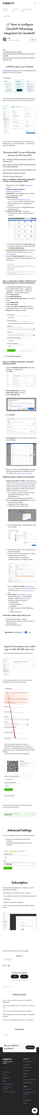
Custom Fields (27, 1067)
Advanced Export (28, 1082)
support (26, 951)
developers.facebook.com (13, 191)
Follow (33, 39)
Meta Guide (31, 500)
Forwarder (26, 1070)
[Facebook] (3, 965)
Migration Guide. (23, 490)
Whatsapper (26, 1064)
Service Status (27, 1100)
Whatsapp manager (20, 483)
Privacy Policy (27, 1089)
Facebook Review (8, 1084)
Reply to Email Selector (29, 1079)
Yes (15, 976)
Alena (9, 38)
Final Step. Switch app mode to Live (12, 176)
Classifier (25, 1073)
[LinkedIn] (8, 965)
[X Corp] (6, 965)
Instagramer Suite (28, 1061)
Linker (25, 1076)
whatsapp (8, 959)
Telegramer (6, 1078)
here (16, 555)
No (24, 976)
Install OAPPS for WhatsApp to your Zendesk (19, 287)
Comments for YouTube (7, 1088)
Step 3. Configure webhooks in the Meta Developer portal (19, 170)
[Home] (8, 3)
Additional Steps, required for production (14, 173)
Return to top (6, 986)
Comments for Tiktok (9, 1091)
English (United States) (7, 1062)
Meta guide (25, 211)
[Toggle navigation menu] (35, 3)
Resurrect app (7, 1072)
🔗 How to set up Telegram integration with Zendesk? (18, 1020)
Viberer (5, 1081)
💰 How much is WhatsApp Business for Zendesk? (17, 1011)
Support (25, 1103)
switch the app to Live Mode (24, 473)
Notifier (5, 1075)
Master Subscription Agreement (29, 1093)
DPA (24, 1097)
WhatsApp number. (26, 594)
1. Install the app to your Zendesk (12, 52)
